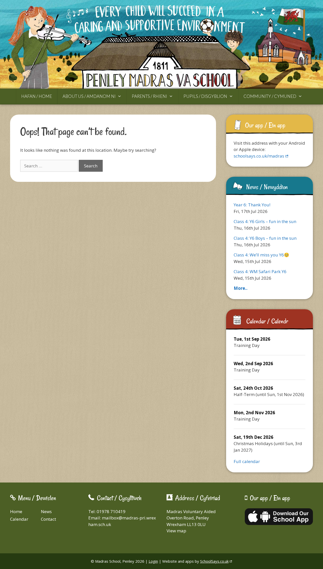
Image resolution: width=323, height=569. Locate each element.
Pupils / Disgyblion (205, 96)
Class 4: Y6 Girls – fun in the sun (265, 221)
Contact (48, 519)
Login (153, 561)
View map (176, 531)
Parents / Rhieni (149, 96)
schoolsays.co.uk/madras (259, 156)
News (46, 511)
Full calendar (247, 461)
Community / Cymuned (270, 96)
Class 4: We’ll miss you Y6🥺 (261, 255)
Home (16, 511)
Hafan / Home (36, 96)
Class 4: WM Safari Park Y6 (260, 271)
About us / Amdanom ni (89, 96)
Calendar (19, 519)
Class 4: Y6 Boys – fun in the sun (265, 238)
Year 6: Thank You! (252, 205)
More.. (241, 288)
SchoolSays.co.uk (214, 561)
